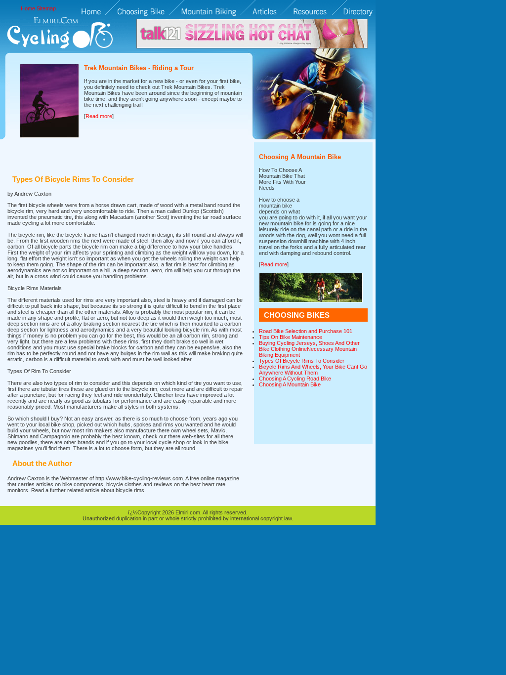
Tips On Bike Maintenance (290, 337)
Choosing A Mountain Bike (290, 384)
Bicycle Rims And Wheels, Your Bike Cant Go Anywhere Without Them (313, 370)
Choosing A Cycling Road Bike (295, 378)
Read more (98, 116)
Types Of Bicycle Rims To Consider (301, 361)
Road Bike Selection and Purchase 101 (305, 331)
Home (28, 8)
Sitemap (46, 8)
